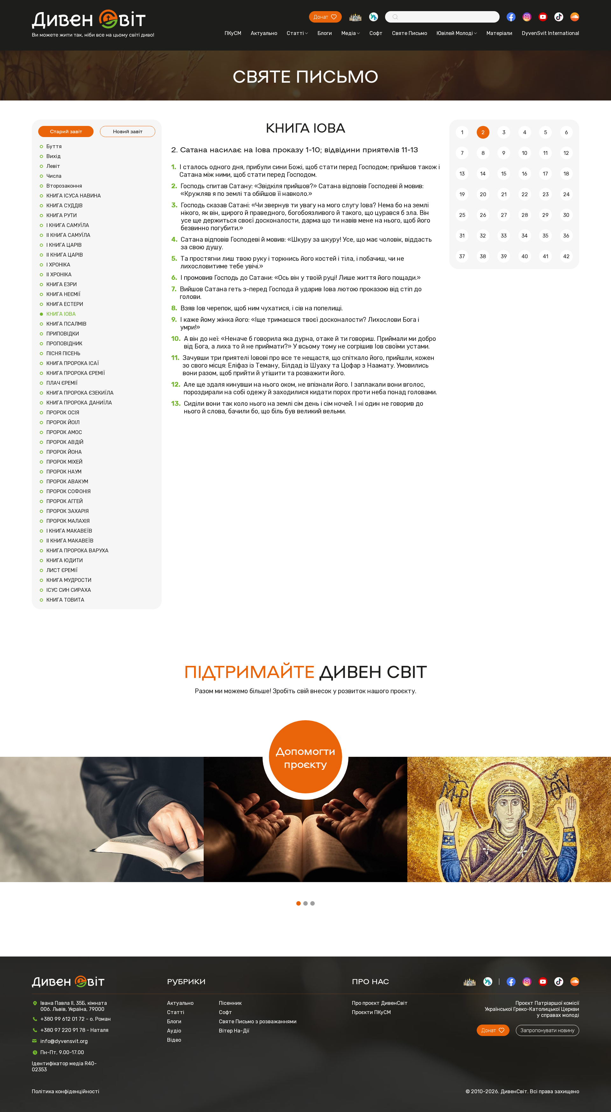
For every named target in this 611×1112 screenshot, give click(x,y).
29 (545, 215)
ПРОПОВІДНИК (64, 344)
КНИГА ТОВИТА (65, 600)
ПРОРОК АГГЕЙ (64, 501)
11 (545, 153)
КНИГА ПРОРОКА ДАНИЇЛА (79, 403)
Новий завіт (128, 131)
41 (545, 256)
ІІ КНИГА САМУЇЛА (68, 235)
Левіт (53, 166)
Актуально (264, 33)
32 (483, 236)
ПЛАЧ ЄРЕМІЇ (62, 383)
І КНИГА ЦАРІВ (64, 245)
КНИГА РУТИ (61, 215)
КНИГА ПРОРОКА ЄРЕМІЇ (75, 373)
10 (524, 153)
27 (504, 215)
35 (545, 236)
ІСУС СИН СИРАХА (68, 590)
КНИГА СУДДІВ (64, 206)
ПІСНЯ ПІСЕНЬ (63, 353)
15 (503, 174)
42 (566, 256)
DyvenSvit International (550, 33)
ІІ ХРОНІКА (59, 275)
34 (525, 236)
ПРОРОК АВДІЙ (64, 442)
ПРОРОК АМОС (64, 432)
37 (462, 256)
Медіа (348, 33)
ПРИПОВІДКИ (62, 334)
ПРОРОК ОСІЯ (62, 413)
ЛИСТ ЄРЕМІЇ (62, 570)
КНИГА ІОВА (61, 314)
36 (566, 236)
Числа (53, 176)
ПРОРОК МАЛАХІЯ (68, 521)
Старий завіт (66, 131)
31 (462, 236)
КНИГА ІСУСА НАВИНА (73, 196)
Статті (295, 33)
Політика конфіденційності (65, 1091)
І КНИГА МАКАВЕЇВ (69, 531)
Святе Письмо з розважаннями (258, 1022)
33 (504, 236)
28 (525, 215)
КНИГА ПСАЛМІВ (66, 324)
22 (525, 194)
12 (566, 153)
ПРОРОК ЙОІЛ (63, 422)
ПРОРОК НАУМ (63, 472)
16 (524, 174)
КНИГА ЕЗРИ (61, 284)
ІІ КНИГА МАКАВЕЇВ (70, 541)
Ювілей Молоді (455, 33)
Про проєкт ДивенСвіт (380, 1003)
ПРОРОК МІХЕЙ (64, 462)
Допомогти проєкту (305, 757)
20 (483, 194)
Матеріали (499, 33)
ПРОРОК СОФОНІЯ (68, 491)
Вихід (53, 156)
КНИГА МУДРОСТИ (68, 580)
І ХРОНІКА (58, 265)
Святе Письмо (409, 33)
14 (483, 174)
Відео (174, 1040)
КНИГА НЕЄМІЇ (63, 294)
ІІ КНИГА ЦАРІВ (64, 255)
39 (504, 256)
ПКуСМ (233, 33)
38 (483, 256)
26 (483, 215)
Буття (54, 146)
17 (545, 174)
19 (462, 194)
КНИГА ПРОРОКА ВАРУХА (77, 551)
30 (566, 215)
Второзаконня (64, 186)
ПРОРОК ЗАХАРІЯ (67, 511)
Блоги (325, 33)
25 (462, 215)
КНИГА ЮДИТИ (64, 560)
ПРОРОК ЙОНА (64, 452)
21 (504, 194)
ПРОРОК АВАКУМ (67, 482)
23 (546, 194)
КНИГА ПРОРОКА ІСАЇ (72, 363)
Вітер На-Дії (234, 1031)
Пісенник (230, 1003)
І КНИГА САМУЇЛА (67, 225)
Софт (376, 33)
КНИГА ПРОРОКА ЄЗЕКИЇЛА (80, 393)
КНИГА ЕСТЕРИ (64, 304)
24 (566, 194)
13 (462, 174)
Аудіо (174, 1031)
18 (566, 174)
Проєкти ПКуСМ (371, 1012)
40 (525, 256)
